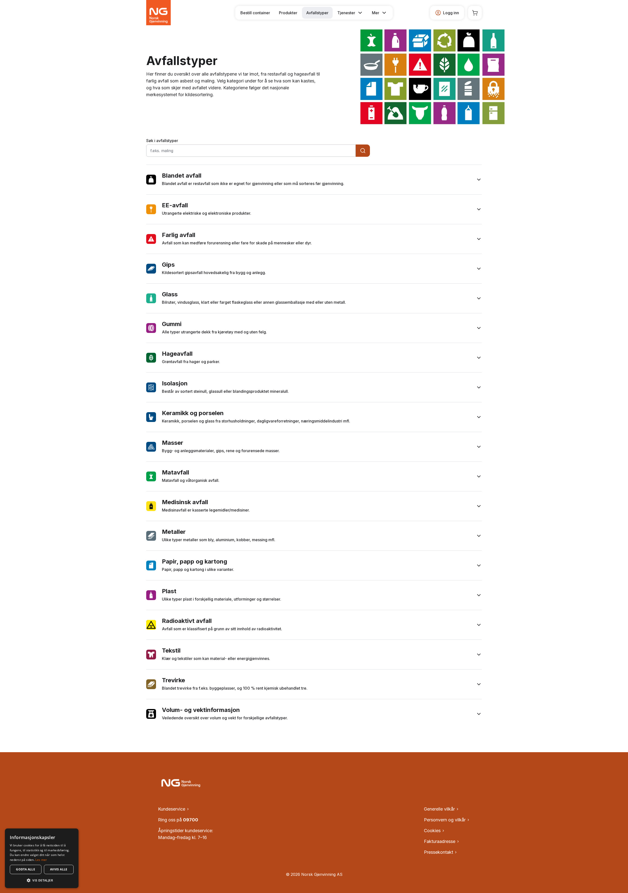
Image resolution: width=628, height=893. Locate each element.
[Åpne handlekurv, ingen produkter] (475, 13)
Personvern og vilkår (445, 819)
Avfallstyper (317, 12)
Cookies (432, 830)
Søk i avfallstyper (162, 140)
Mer (375, 12)
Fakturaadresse (439, 841)
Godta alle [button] (25, 869)
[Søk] (363, 150)
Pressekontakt (438, 852)
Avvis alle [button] (58, 869)
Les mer (41, 860)
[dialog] (41, 858)
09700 (190, 819)
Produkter (288, 12)
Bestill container (255, 12)
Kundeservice (171, 809)
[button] (42, 880)
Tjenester (346, 12)
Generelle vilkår (439, 809)
